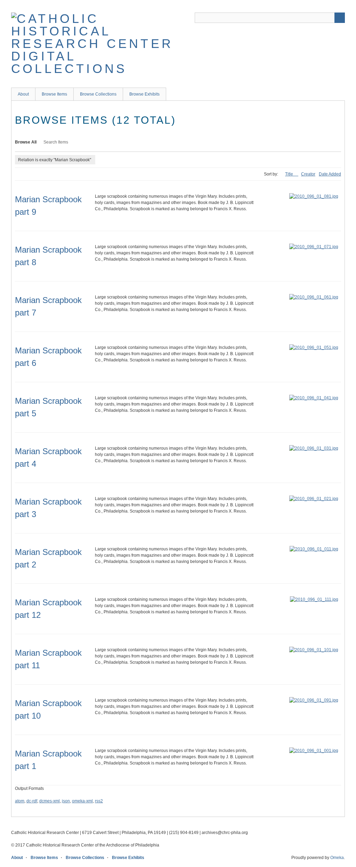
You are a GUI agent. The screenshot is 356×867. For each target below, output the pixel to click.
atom (19, 801)
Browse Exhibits (144, 94)
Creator (308, 174)
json (66, 801)
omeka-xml (82, 801)
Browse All (26, 142)
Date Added (330, 174)
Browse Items (54, 94)
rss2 (99, 801)
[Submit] (339, 18)
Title (289, 174)
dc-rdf (31, 801)
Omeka (337, 857)
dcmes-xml (49, 801)
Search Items (55, 142)
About (23, 94)
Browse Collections (98, 94)
